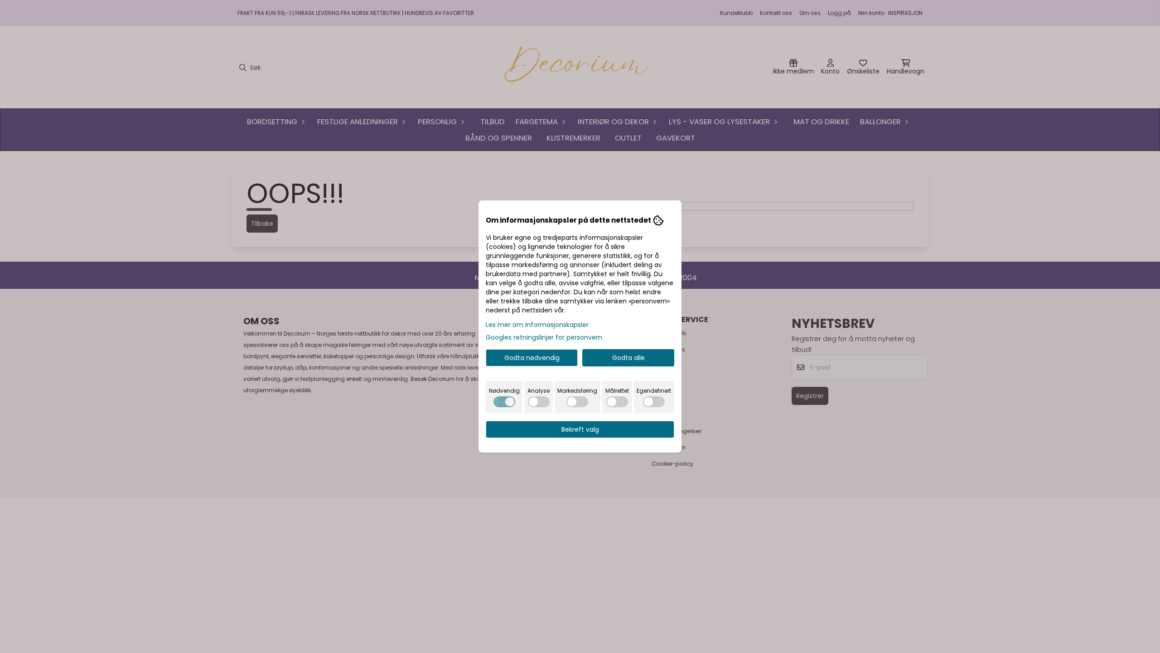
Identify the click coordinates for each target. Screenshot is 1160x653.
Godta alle (628, 357)
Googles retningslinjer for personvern (544, 337)
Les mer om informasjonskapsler (537, 324)
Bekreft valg (580, 429)
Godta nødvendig (532, 357)
